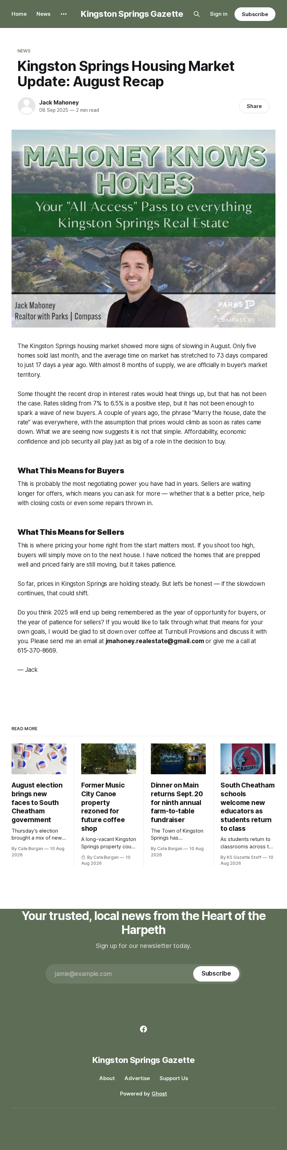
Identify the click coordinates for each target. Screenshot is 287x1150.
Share (254, 106)
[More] (63, 14)
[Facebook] (143, 1029)
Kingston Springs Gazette (132, 14)
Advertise (137, 1078)
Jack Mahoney (59, 102)
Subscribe (255, 14)
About (107, 1078)
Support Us (174, 1078)
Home (19, 13)
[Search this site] (196, 14)
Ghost (159, 1093)
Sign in (218, 13)
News (43, 13)
